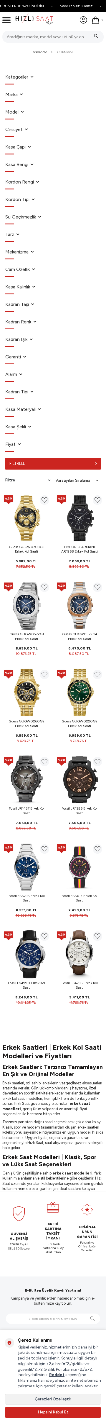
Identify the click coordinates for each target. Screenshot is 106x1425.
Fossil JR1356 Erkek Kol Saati (79, 810)
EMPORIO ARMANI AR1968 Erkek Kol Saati (79, 549)
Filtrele (17, 463)
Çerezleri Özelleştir (53, 1399)
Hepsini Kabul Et (53, 1412)
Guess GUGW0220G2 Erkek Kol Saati (79, 723)
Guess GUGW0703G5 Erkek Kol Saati (26, 549)
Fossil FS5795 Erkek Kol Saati (27, 898)
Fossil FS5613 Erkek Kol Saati (79, 898)
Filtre (10, 480)
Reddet (56, 1374)
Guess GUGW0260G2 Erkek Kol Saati (26, 723)
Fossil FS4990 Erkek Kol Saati (26, 985)
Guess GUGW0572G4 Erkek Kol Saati (79, 636)
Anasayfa (40, 51)
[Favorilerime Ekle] (44, 500)
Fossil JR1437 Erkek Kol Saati (26, 810)
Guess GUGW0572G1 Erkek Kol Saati (26, 636)
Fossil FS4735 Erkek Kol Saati (80, 985)
